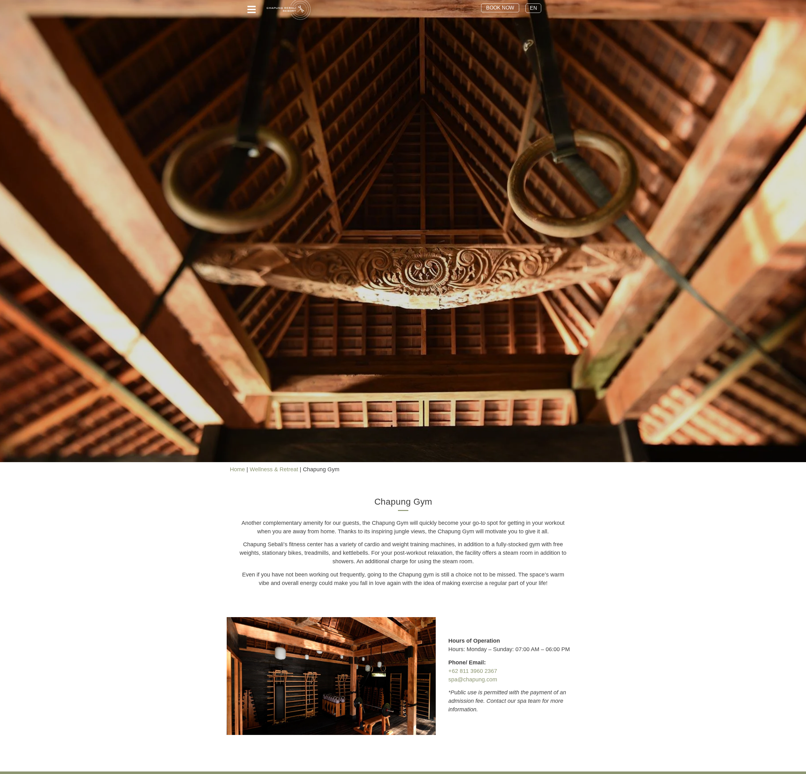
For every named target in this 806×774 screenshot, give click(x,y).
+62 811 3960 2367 (472, 671)
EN (533, 8)
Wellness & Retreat (274, 469)
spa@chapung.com (472, 679)
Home (237, 469)
